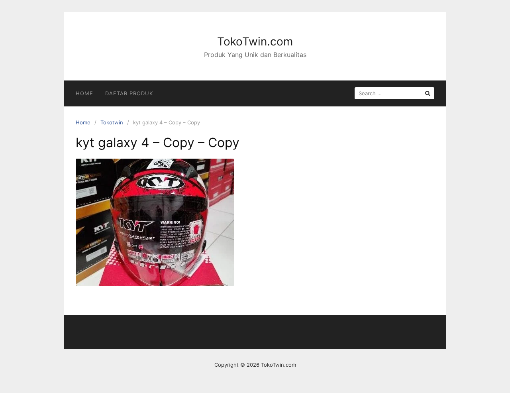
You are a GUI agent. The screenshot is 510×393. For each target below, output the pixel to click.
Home (84, 93)
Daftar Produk (129, 93)
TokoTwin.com (255, 41)
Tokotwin (111, 122)
